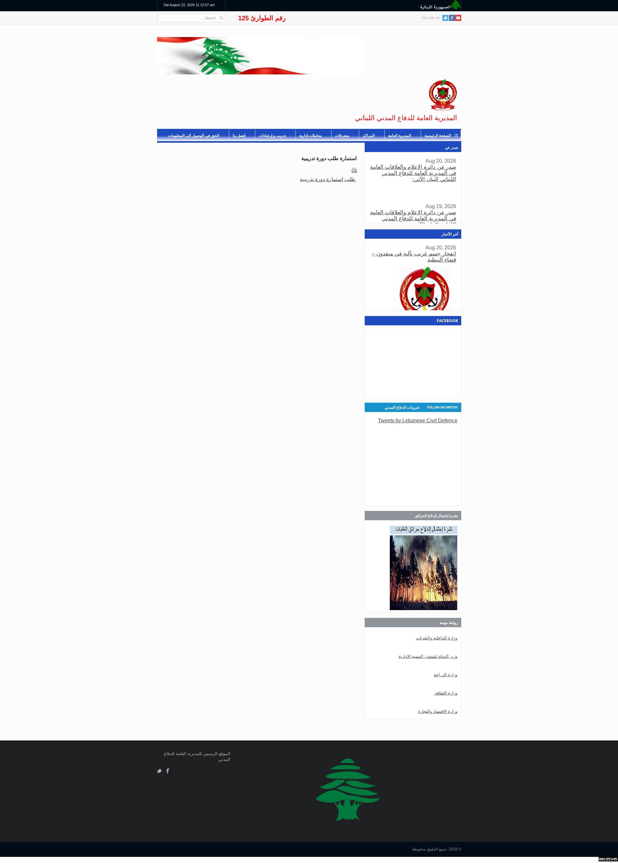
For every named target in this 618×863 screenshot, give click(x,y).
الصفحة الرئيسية (438, 135)
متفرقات (342, 135)
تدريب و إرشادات (272, 135)
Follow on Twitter (442, 407)
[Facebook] (452, 18)
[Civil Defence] (443, 95)
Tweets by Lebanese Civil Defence (417, 420)
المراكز (369, 135)
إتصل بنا (239, 135)
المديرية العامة (399, 135)
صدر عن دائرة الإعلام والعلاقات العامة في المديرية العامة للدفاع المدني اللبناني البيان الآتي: (413, 173)
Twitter (445, 18)
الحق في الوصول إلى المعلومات (193, 135)
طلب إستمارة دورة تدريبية (328, 179)
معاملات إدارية (310, 135)
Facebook (168, 771)
